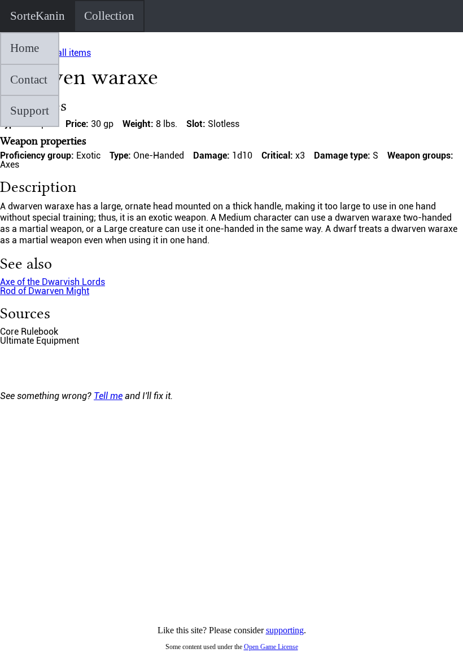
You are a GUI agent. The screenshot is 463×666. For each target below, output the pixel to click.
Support (29, 110)
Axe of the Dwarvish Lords (52, 282)
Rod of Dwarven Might (44, 291)
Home (24, 48)
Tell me (108, 396)
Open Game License (271, 647)
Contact (28, 79)
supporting (285, 630)
